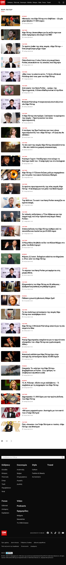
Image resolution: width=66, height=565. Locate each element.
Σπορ (4, 481)
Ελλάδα (29, 2)
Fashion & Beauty (38, 473)
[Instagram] (59, 533)
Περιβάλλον (6, 488)
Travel (49, 2)
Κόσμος (35, 2)
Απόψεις (5, 509)
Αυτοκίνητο (36, 477)
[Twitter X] (52, 533)
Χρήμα (19, 473)
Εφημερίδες (22, 511)
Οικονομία (23, 2)
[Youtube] (63, 533)
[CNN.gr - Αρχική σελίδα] (4, 533)
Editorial (5, 506)
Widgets (20, 516)
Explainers (5, 513)
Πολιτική (16, 2)
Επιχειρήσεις (22, 477)
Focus (44, 2)
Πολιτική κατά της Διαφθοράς (10, 546)
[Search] (62, 457)
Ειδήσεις (10, 2)
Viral (3, 491)
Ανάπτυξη (20, 470)
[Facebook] (48, 533)
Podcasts (21, 506)
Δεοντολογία (15, 542)
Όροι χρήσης (5, 542)
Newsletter (21, 519)
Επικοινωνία (24, 546)
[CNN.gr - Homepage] (2, 2)
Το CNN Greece (22, 523)
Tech (3, 484)
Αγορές (20, 481)
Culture (34, 470)
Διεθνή (19, 484)
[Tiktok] (55, 533)
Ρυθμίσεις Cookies (26, 542)
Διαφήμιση (34, 546)
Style (39, 2)
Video (19, 501)
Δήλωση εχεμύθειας (39, 542)
